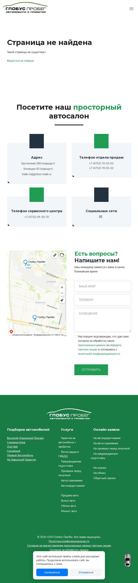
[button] (131, 9)
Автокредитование (73, 485)
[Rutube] (100, 217)
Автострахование (71, 480)
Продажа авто (70, 495)
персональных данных (91, 345)
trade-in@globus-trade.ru (36, 174)
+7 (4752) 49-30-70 (36, 217)
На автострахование (105, 443)
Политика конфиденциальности (69, 541)
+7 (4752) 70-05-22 (101, 168)
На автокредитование (107, 438)
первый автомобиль (20, 455)
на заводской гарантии (21, 459)
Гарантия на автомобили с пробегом (67, 442)
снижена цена (16, 442)
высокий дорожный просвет (25, 438)
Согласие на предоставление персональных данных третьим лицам (69, 545)
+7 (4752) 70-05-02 (101, 163)
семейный (13, 451)
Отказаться (86, 572)
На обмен (99, 473)
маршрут (48, 163)
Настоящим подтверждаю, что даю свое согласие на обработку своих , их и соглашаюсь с (103, 345)
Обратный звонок (104, 478)
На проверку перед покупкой (111, 448)
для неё (12, 446)
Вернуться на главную (20, 61)
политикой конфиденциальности (99, 354)
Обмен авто (68, 506)
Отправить (91, 369)
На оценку (99, 468)
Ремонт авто (69, 511)
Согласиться (52, 572)
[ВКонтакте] (95, 217)
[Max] (106, 217)
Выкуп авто (68, 500)
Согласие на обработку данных (69, 550)
